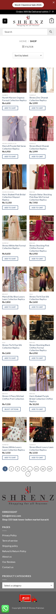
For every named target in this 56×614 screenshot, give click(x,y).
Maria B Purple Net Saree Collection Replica (14, 147)
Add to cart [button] (10, 108)
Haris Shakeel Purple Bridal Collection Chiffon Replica (41, 399)
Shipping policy (10, 545)
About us (7, 556)
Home (23, 41)
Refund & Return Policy (14, 551)
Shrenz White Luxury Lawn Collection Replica (13, 448)
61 (36, 468)
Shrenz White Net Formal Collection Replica (14, 247)
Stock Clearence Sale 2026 (28, 4)
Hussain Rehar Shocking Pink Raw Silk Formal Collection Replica (40, 197)
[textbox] (27, 586)
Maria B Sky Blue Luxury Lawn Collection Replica (13, 298)
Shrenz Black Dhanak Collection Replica (39, 147)
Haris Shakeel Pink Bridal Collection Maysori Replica (14, 197)
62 (43, 468)
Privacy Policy (9, 535)
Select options (11, 409)
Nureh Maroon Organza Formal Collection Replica (14, 99)
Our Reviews (8, 561)
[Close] (53, 2)
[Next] (28, 473)
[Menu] (5, 21)
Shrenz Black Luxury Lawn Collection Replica (41, 448)
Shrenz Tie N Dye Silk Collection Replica (39, 298)
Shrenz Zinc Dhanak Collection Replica (38, 99)
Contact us (7, 567)
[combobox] (28, 585)
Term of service (9, 540)
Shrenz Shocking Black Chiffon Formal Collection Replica (39, 348)
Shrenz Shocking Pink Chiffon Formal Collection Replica (39, 248)
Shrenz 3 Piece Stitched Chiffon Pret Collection (13, 397)
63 (49, 468)
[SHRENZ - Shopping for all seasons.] (28, 21)
